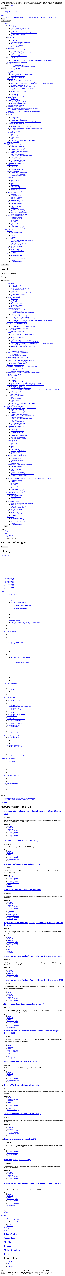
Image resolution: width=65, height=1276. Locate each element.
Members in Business (13, 171)
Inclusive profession (12, 69)
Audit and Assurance (13, 833)
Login (2, 19)
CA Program (14, 99)
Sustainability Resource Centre (15, 163)
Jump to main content (9, 12)
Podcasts (13, 260)
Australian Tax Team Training (19, 125)
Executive (10, 949)
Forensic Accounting (16, 137)
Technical (10, 177)
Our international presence (18, 34)
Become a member (9, 71)
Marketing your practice (17, 200)
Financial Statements (12, 832)
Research (9, 826)
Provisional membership (13, 100)
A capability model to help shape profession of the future (26, 122)
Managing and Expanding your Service (21, 155)
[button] (6, 21)
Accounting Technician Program (19, 85)
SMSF (12, 139)
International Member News (18, 257)
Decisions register (15, 54)
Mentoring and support (13, 201)
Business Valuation (16, 135)
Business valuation (16, 189)
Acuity (50, 17)
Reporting (13, 183)
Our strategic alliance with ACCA (20, 68)
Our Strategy (14, 26)
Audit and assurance (16, 182)
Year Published (5, 555)
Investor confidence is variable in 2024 (20, 1139)
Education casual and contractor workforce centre (24, 33)
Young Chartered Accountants (19, 214)
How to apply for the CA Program (16, 96)
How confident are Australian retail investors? (24, 1004)
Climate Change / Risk (13, 913)
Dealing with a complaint (17, 209)
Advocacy (10, 238)
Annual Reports (15, 46)
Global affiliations (12, 63)
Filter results (4, 546)
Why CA (9, 73)
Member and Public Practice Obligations (18, 215)
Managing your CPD (13, 142)
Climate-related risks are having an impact (22, 889)
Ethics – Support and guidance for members (22, 211)
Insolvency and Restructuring (18, 188)
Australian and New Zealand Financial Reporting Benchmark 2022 (33, 956)
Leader (9, 948)
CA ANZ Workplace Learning (19, 120)
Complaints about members (18, 51)
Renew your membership (17, 146)
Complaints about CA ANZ (18, 49)
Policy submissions (16, 241)
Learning (9, 114)
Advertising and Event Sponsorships (17, 62)
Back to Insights (5, 531)
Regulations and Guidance (18, 225)
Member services (8, 143)
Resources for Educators (17, 77)
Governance (10, 37)
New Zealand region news (18, 258)
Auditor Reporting (12, 919)
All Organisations (12, 1058)
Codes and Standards (16, 223)
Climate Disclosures (12, 914)
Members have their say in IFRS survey (21, 840)
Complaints (10, 48)
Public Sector (14, 208)
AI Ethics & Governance (17, 168)
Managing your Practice (17, 158)
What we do (10, 25)
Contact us (28, 17)
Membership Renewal (6, 17)
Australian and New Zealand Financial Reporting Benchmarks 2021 (33, 980)
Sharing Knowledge (16, 261)
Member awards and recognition (19, 151)
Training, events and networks (19, 172)
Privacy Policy (10, 1234)
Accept (3, 8)
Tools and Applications (17, 169)
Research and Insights (17, 232)
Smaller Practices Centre (13, 152)
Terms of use (13, 5)
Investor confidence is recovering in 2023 (22, 864)
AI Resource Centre (12, 165)
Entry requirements (12, 92)
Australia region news (17, 255)
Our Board (14, 40)
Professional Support (16, 157)
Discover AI (14, 166)
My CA (54, 17)
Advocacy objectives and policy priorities (22, 240)
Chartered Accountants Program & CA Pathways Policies (22, 108)
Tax (12, 178)
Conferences (14, 129)
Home (2, 15)
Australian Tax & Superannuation (16, 123)
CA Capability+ (15, 116)
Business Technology (13, 1110)
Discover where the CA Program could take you (24, 74)
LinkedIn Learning (16, 119)
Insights (9, 231)
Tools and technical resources (18, 175)
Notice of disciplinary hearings (19, 56)
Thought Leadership (12, 945)
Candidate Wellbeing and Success (20, 109)
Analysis (9, 970)
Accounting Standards (13, 859)
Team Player (10, 946)
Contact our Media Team (17, 251)
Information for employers (18, 76)
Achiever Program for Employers (20, 102)
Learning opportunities (17, 117)
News (9, 254)
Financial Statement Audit (14, 835)
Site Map (8, 1242)
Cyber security (15, 1221)
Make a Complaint (12, 1250)
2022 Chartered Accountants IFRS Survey (22, 1061)
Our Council (14, 39)
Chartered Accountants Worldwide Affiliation (23, 66)
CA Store (37, 17)
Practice (9, 951)
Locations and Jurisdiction (8, 758)
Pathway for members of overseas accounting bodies (25, 82)
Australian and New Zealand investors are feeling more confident (32, 1183)
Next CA (13, 89)
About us (6, 23)
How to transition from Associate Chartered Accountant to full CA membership (32, 83)
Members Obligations (16, 218)
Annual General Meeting (17, 43)
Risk (12, 134)
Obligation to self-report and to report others (22, 53)
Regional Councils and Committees (20, 42)
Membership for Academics (18, 91)
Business (9, 909)
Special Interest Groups (17, 197)
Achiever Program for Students (19, 103)
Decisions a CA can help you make (20, 28)
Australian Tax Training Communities (21, 126)
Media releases (15, 249)
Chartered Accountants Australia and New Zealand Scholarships (24, 111)
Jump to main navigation (10, 11)
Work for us (14, 31)
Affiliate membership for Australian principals (23, 86)
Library (33, 17)
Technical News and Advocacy (19, 160)
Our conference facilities (17, 30)
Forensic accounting (16, 191)
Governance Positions (17, 45)
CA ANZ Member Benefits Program (17, 228)
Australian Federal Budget (18, 244)
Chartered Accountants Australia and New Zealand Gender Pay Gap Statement (32, 60)
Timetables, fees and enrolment (15, 105)
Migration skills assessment (14, 106)
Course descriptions (12, 97)
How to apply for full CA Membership (21, 80)
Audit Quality (11, 837)
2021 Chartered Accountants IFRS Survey (22, 1113)
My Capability (44, 17)
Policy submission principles (18, 243)
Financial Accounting (13, 1077)
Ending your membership (17, 149)
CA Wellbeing (14, 205)
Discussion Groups (16, 195)
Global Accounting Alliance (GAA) (20, 65)
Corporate (10, 952)
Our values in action (12, 57)
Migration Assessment (19, 17)
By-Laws (13, 221)
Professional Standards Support (19, 212)
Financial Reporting (12, 830)
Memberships (11, 79)
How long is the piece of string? (17, 1159)
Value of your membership (18, 148)
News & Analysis (8, 229)
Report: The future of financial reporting (22, 1085)
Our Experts (14, 252)
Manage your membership (14, 145)
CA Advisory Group (16, 203)
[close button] (6, 8)
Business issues (15, 185)
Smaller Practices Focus (17, 154)
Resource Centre (11, 192)
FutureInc (13, 237)
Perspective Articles (16, 234)
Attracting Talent (15, 198)
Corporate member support (18, 174)
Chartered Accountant (17, 94)
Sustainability (11, 911)
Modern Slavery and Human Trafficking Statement (24, 59)
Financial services (15, 186)
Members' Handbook (16, 217)
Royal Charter (14, 220)
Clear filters (4, 802)
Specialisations (11, 132)
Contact (7, 1246)
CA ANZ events (15, 131)
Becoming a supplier (16, 36)
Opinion (13, 235)
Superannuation (15, 180)
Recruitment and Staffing (17, 162)
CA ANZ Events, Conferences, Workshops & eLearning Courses (24, 128)
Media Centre (11, 248)
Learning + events (9, 112)
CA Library (14, 194)
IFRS (8, 860)
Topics (2, 591)
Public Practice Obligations (18, 226)
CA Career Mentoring (17, 206)
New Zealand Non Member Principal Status (22, 88)
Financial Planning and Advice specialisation (23, 140)
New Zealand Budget (16, 246)
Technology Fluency (12, 1108)
